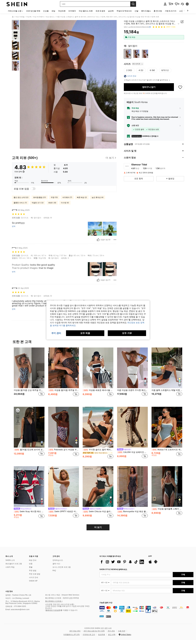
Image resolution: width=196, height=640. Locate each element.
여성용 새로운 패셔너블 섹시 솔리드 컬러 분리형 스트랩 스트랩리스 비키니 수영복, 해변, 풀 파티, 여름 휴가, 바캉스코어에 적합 (98, 390)
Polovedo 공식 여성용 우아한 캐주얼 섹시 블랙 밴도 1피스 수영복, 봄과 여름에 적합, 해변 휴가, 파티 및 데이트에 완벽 (64, 449)
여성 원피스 (50, 17)
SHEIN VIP (33, 581)
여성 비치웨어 (38, 17)
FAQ (54, 571)
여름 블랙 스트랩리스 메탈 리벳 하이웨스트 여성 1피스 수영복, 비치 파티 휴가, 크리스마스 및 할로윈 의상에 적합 (167, 390)
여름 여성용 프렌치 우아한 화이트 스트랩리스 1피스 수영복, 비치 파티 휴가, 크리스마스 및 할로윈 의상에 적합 (132, 390)
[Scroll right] (188, 11)
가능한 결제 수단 (105, 603)
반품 (30, 564)
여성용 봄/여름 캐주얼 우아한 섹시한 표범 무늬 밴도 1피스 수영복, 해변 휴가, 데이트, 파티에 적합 (64, 390)
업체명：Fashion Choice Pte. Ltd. (18, 595)
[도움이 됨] (98, 239)
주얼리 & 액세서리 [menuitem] (124, 11)
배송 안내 (32, 560)
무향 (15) (54, 197)
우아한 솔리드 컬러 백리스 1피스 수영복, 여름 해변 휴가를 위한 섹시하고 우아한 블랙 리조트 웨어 (98, 449)
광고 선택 (111, 635)
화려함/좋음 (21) (39, 197)
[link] (170, 4)
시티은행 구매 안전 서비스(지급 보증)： (60, 604)
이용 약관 (121, 631)
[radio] (127, 53)
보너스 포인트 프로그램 (62, 567)
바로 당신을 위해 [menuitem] (33, 11)
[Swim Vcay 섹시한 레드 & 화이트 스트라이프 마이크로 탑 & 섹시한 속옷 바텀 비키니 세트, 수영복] (29, 486)
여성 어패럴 (19, 17)
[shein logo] (16, 4)
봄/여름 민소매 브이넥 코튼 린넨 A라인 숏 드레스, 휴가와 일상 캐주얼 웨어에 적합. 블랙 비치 (29, 449)
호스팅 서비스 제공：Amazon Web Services (62, 595)
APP (150, 556)
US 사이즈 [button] (136, 64)
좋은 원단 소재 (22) (21, 197)
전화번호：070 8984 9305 (15, 606)
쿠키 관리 (111, 631)
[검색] (133, 4)
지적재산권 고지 (89, 635)
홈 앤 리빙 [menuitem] (158, 11)
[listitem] (29, 374)
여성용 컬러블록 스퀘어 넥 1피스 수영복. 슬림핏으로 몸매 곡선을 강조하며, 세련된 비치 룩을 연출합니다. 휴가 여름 (167, 509)
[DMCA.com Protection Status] (108, 616)
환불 (30, 567)
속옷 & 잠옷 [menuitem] (100, 11)
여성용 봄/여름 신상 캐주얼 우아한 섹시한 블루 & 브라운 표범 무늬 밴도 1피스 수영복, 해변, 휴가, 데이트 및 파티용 (29, 390)
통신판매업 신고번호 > (54, 601)
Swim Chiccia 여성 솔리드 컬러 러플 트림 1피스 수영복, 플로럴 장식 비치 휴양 (98, 511)
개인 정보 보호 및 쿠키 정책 (94, 631)
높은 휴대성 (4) (97, 197)
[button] (182, 4)
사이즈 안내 (33, 577)
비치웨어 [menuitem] (72, 11)
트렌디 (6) (52, 203)
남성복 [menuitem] (111, 11)
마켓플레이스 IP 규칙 (71, 635)
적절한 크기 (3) (37, 203)
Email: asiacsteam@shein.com (17, 610)
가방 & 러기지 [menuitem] (170, 11)
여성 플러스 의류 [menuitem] (86, 11)
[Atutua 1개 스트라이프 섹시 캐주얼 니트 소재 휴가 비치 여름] (167, 427)
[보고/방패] (115, 239)
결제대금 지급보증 (53, 610)
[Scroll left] (184, 11)
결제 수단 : (57, 564)
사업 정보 (9, 591)
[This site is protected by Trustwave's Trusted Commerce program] (101, 616)
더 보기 (98, 527)
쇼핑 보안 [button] (135, 126)
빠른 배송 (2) (82, 197)
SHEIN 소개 (10, 560)
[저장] (180, 87)
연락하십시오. (58, 560)
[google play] (156, 563)
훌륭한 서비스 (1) (20, 203)
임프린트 (101, 635)
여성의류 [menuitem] (62, 11)
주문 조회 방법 (34, 574)
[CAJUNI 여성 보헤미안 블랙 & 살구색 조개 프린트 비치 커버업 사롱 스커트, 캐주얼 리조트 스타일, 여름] (132, 427)
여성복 (28, 17)
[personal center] (165, 4)
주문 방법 (32, 571)
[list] (122, 562)
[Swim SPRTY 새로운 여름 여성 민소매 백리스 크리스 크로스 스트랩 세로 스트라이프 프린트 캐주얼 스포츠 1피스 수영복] (63, 486)
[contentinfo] (146, 609)
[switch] (33, 188)
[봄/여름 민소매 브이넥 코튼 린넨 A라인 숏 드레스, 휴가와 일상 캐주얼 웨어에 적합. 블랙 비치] (29, 427)
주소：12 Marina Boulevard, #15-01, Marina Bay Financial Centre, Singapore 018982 (22, 602)
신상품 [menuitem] (46, 11)
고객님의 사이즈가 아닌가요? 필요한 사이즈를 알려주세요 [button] (146, 80)
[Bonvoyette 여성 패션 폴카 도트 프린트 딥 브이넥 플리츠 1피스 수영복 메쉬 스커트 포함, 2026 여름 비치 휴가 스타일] (132, 486)
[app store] (150, 563)
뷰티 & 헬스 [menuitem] (146, 11)
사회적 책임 (9, 567)
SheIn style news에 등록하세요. (113, 569)
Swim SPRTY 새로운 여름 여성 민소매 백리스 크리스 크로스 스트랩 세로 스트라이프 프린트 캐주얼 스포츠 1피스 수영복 (64, 511)
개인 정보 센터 (74, 631)
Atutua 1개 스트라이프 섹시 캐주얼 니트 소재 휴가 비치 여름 (167, 449)
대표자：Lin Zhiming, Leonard (17, 598)
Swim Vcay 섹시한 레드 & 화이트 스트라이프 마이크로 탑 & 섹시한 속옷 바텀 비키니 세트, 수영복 (29, 511)
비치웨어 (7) (67, 197)
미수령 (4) (65, 203)
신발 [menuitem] (136, 11)
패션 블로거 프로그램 (13, 564)
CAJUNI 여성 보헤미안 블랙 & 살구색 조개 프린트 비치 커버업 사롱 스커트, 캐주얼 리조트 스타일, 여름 (133, 452)
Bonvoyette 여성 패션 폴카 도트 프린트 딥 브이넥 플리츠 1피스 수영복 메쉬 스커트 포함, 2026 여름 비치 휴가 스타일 (133, 511)
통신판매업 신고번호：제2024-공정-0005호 (62, 598)
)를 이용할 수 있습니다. (69, 610)
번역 (13, 226)
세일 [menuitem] (53, 11)
